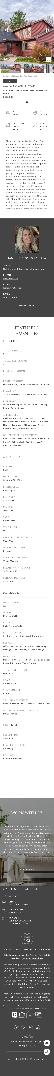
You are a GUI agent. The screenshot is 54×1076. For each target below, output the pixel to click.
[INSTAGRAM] (23, 1027)
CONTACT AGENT (27, 306)
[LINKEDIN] (30, 1027)
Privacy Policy (38, 1059)
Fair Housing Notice (14, 955)
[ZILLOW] (37, 1027)
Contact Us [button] (27, 870)
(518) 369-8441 (15, 912)
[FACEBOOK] (16, 1027)
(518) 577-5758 (10, 278)
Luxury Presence (27, 1045)
